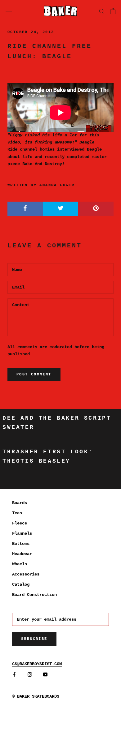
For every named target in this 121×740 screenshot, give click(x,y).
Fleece (19, 523)
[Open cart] (112, 11)
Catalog (20, 584)
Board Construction (34, 594)
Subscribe (34, 639)
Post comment (34, 374)
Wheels (19, 564)
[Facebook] (14, 674)
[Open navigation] (9, 11)
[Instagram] (30, 674)
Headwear (22, 553)
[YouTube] (45, 674)
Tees (17, 513)
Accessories (25, 574)
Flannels (22, 533)
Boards (19, 502)
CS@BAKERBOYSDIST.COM (37, 663)
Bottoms (20, 543)
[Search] (102, 11)
